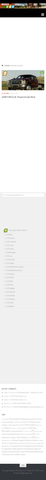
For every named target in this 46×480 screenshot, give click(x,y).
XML (22, 446)
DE (26, 428)
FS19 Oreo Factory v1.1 (19, 396)
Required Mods (5, 446)
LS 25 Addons (9, 306)
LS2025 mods (19, 454)
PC (26, 443)
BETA (3, 428)
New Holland (21, 443)
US (10, 446)
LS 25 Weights (10, 288)
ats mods (30, 419)
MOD (3, 443)
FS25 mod (19, 451)
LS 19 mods (5, 419)
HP (33, 433)
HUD (36, 434)
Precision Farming (34, 443)
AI (35, 425)
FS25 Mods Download (33, 451)
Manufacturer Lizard (7, 440)
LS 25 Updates (10, 295)
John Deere (21, 437)
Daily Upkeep (21, 428)
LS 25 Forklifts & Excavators (14, 267)
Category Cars (14, 428)
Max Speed (40, 440)
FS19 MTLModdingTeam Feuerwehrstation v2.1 (28, 407)
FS (33, 430)
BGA (6, 428)
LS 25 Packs (9, 285)
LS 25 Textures (10, 299)
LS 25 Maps (9, 234)
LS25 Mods (11, 452)
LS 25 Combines (10, 242)
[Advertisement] (23, 40)
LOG (30, 437)
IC (39, 434)
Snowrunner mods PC (18, 425)
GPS (30, 434)
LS (33, 437)
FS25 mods (29, 425)
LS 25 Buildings (10, 252)
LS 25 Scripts (9, 303)
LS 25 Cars (8, 256)
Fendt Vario (27, 431)
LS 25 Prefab (9, 277)
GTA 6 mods (13, 419)
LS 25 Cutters (9, 263)
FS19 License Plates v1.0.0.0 (22, 403)
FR (30, 431)
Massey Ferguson (19, 440)
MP (5, 443)
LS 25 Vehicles (10, 260)
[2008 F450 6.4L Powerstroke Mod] (23, 80)
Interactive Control (9, 437)
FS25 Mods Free (7, 454)
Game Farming (38, 431)
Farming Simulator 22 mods (11, 422)
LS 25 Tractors (10, 238)
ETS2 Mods (22, 419)
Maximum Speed (31, 440)
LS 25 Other (9, 281)
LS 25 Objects (9, 274)
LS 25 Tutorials (10, 292)
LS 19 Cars (5, 93)
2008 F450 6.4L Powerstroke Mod (18, 97)
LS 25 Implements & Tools (13, 270)
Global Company (24, 434)
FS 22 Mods (31, 422)
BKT (9, 428)
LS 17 (37, 437)
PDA (28, 443)
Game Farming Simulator (11, 434)
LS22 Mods (23, 422)
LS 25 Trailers (9, 249)
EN (28, 428)
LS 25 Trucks (9, 245)
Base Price (38, 425)
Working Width (16, 446)
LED (28, 438)
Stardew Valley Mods (13, 448)
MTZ (7, 443)
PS (40, 443)
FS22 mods (38, 419)
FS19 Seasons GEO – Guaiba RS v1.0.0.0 (30, 392)
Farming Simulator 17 (17, 431)
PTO (42, 443)
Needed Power (13, 443)
